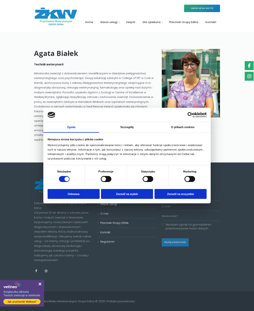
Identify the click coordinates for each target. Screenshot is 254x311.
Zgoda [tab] (71, 127)
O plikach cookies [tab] (182, 127)
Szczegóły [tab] (127, 127)
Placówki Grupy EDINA (114, 223)
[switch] (106, 179)
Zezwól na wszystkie (180, 194)
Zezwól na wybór (127, 194)
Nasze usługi (108, 204)
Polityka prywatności (121, 301)
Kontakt (105, 232)
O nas (104, 213)
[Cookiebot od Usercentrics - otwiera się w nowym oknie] (190, 115)
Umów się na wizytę (202, 8)
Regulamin (107, 242)
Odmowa (73, 194)
